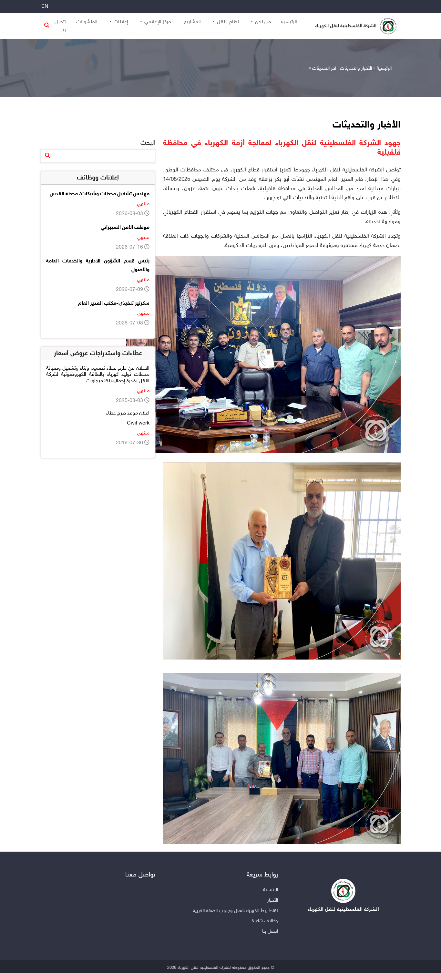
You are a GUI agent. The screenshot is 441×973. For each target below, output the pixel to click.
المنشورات (86, 22)
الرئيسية (289, 22)
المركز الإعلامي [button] (159, 22)
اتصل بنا (60, 26)
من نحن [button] (263, 22)
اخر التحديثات (324, 68)
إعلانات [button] (121, 22)
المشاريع (192, 22)
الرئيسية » (382, 68)
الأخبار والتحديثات (356, 68)
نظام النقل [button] (228, 22)
